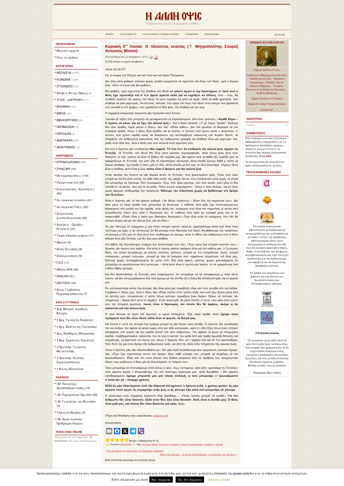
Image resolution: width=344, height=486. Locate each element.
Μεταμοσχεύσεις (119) (73, 176)
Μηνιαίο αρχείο (68, 51)
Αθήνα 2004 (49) (67, 269)
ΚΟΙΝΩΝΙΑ (63, 79)
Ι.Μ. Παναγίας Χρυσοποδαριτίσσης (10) (73, 386)
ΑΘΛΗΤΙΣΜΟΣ (66, 147)
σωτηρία (219, 444)
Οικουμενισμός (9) (69, 256)
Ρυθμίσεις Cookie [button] (219, 479)
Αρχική (109, 34)
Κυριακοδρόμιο (196, 444)
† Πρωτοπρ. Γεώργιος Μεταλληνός (71, 349)
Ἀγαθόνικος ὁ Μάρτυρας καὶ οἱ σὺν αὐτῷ (266, 75)
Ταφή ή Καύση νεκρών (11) (75, 235)
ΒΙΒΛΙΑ (61, 113)
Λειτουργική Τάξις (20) (72, 207)
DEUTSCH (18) (66, 283)
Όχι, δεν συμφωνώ (190, 479)
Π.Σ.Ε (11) (63, 262)
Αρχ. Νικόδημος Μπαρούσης (76, 333)
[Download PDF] (156, 57)
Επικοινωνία (212, 34)
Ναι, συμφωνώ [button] (161, 479)
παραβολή (209, 444)
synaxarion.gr (266, 109)
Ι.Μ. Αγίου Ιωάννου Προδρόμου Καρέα (69, 421)
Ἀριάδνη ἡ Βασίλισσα (266, 93)
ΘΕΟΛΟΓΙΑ (64, 73)
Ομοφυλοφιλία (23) (70, 182)
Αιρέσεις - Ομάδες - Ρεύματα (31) (71, 227)
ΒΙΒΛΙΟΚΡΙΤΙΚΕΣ (67, 120)
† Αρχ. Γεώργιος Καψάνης (75, 320)
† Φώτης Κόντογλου (70, 369)
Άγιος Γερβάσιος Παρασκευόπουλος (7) (72, 292)
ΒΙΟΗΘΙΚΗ (63, 106)
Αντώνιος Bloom (150, 444)
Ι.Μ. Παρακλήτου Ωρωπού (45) (77, 395)
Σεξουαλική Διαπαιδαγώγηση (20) (72, 216)
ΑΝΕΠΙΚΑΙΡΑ (65, 140)
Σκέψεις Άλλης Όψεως (72, 93)
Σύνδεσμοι (191, 34)
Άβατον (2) (64, 242)
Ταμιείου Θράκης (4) (71, 412)
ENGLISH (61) (66, 276)
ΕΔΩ (268, 156)
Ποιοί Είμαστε (128, 34)
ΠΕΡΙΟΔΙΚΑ (64, 134)
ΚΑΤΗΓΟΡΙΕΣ (64, 66)
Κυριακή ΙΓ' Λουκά (178, 444)
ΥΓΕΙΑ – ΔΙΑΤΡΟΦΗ (69, 100)
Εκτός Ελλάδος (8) (69, 249)
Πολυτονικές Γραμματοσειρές (161, 34)
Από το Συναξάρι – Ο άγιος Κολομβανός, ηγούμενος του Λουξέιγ (198, 454)
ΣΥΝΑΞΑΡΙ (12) (66, 169)
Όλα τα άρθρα (67, 57)
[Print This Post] (151, 57)
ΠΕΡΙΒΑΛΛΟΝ (65, 127)
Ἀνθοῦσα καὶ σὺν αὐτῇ (260, 78)
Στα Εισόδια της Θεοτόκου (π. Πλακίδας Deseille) (135, 450)
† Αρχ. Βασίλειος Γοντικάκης (77, 327)
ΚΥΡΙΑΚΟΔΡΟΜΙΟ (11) (71, 162)
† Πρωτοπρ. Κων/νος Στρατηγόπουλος (70, 360)
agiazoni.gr (160, 415)
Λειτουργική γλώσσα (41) (74, 200)
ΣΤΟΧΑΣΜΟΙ (65, 86)
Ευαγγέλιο (164, 444)
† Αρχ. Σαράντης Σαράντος (76, 340)
